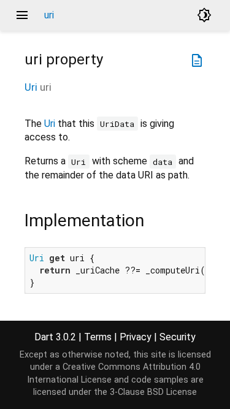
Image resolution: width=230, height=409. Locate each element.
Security (177, 337)
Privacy (135, 337)
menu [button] (22, 15)
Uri (31, 87)
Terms (98, 337)
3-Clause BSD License (153, 392)
